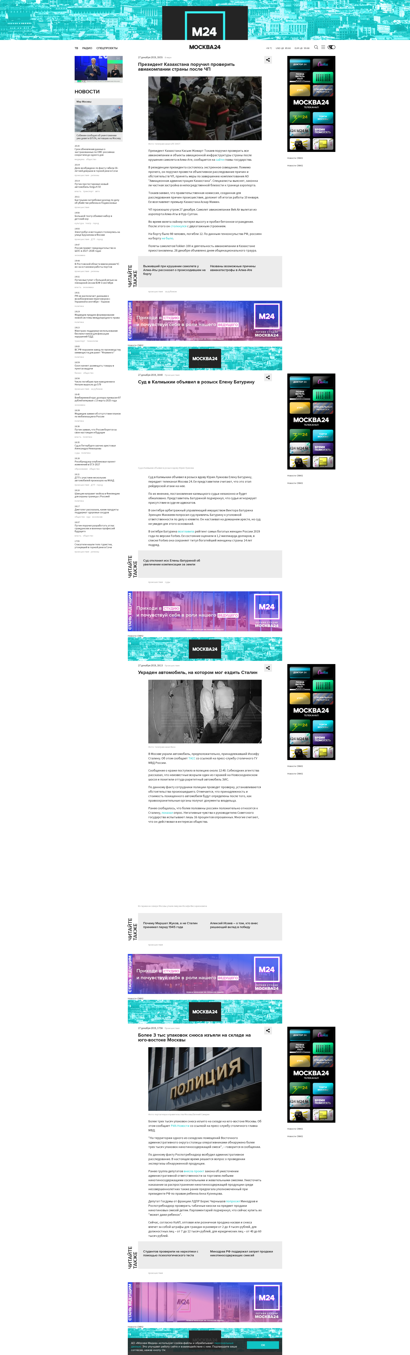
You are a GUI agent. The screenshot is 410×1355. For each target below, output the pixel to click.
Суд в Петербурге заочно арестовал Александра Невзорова (95, 447)
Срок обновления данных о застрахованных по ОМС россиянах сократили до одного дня (95, 152)
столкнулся (179, 226)
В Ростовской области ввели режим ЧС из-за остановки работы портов (97, 265)
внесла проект (194, 1171)
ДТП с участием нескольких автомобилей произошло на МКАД (94, 479)
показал (167, 813)
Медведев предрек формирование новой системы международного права (97, 316)
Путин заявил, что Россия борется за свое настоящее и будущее (96, 431)
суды (77, 453)
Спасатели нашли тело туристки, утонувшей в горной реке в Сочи (93, 546)
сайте (220, 160)
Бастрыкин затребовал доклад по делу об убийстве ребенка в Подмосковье (97, 201)
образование (81, 469)
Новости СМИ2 (135, 345)
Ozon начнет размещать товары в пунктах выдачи (94, 367)
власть (78, 191)
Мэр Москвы (84, 101)
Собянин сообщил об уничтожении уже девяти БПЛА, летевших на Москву (99, 137)
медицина (79, 159)
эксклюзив (97, 517)
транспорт (88, 191)
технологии (92, 341)
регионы (95, 175)
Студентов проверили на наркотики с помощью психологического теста (170, 1253)
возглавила (186, 531)
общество (91, 159)
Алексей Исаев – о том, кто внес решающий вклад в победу (234, 925)
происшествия (82, 175)
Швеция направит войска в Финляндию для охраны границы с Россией (97, 495)
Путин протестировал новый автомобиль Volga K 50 (91, 185)
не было (167, 238)
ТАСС (191, 758)
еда (88, 517)
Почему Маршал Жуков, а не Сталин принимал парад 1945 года (170, 925)
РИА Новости (180, 1126)
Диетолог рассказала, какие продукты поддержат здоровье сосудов (97, 511)
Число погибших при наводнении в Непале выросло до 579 (95, 383)
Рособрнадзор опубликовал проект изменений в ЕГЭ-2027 (95, 463)
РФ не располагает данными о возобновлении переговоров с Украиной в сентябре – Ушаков (92, 298)
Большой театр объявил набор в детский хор (93, 217)
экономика (80, 255)
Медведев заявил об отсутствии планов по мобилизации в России (98, 415)
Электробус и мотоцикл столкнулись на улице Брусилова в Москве (97, 233)
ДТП (93, 239)
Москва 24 (205, 47)
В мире (168, 57)
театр (88, 223)
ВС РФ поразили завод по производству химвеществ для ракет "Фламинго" (98, 351)
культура (79, 223)
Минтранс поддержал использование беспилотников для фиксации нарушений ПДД (96, 333)
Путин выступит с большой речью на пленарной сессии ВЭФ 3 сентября (96, 281)
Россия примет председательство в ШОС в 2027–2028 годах (95, 249)
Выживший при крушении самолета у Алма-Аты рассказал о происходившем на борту (174, 270)
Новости (87, 92)
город (96, 223)
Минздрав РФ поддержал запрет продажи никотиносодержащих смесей (241, 1253)
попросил (233, 1201)
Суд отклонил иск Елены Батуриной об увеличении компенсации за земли (171, 562)
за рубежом (96, 389)
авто (97, 191)
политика (79, 306)
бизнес (78, 373)
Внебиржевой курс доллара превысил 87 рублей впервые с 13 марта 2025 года (98, 399)
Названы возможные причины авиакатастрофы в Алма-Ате (233, 268)
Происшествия (172, 375)
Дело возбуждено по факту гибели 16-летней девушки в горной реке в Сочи (96, 169)
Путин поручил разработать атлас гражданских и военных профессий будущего (95, 528)
